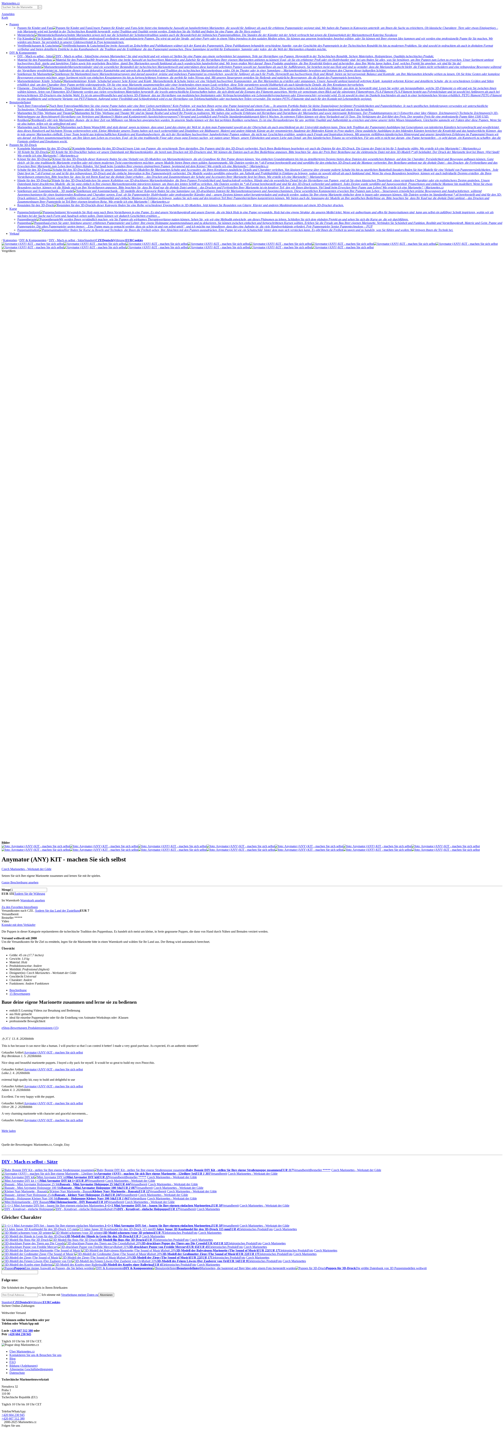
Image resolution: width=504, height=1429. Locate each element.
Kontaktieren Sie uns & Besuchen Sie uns (35, 1355)
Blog (12, 1358)
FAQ (12, 1362)
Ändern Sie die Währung (29, 893)
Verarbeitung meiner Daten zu (79, 1294)
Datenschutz (17, 1372)
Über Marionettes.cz (22, 1351)
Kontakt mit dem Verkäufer (18, 924)
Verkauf (14, 233)
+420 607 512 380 (21, 1330)
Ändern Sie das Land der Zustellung (57, 910)
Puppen (14, 24)
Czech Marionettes (208, 1209)
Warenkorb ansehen (32, 900)
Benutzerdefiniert (20, 102)
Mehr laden (9, 1131)
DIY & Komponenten (23, 52)
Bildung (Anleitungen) (23, 1365)
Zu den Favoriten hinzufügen (20, 907)
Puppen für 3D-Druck (23, 145)
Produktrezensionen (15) (43, 1027)
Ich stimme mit (70, 1294)
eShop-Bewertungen (15, 1027)
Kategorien (10, 240)
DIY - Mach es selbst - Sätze (66, 240)
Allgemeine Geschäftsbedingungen (31, 1369)
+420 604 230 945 (19, 1334)
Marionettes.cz (11, 3)
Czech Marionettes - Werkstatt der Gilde (26, 869)
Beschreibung (18, 990)
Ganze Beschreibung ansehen (20, 882)
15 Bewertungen (19, 993)
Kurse (13, 208)
